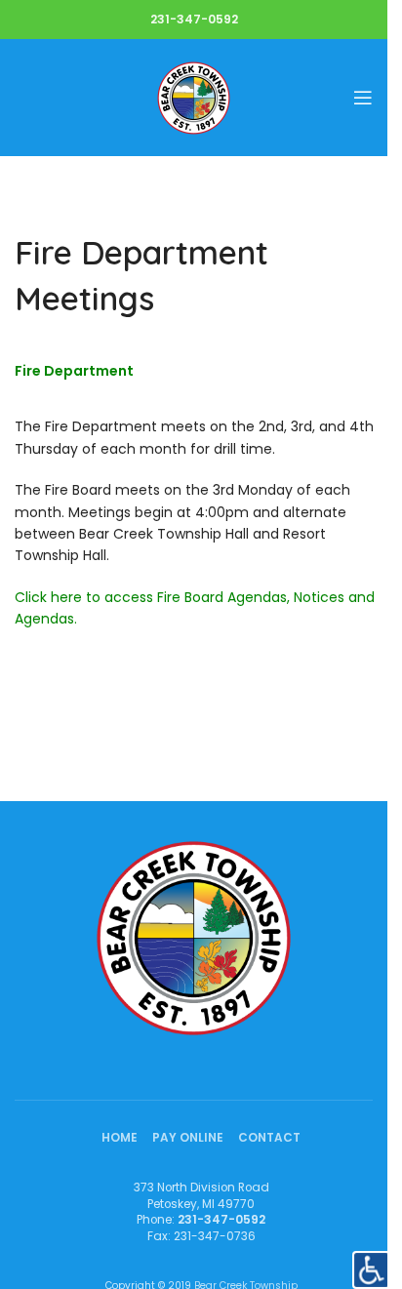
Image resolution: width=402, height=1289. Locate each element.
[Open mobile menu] (362, 97)
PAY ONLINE (187, 1138)
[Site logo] (193, 96)
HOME (119, 1138)
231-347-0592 (194, 19)
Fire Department (74, 371)
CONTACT (269, 1138)
